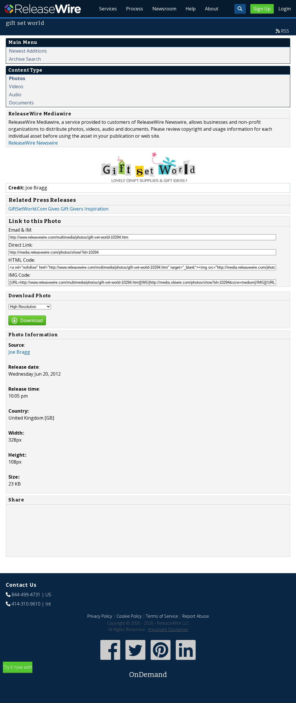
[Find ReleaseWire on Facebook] (110, 660)
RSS (285, 31)
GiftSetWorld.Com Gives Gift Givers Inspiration (58, 209)
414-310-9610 (26, 604)
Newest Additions (28, 51)
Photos (17, 78)
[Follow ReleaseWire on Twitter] (135, 660)
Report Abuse (195, 616)
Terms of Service (162, 616)
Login (284, 8)
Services (108, 8)
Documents (21, 102)
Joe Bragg (19, 352)
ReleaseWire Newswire (33, 143)
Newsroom (164, 8)
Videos (16, 86)
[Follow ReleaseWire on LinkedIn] (186, 660)
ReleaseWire (42, 8)
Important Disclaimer (168, 629)
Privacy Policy (99, 616)
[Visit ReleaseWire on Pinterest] (161, 660)
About (211, 8)
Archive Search (25, 59)
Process (134, 8)
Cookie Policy (129, 616)
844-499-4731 (26, 594)
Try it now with (85, 671)
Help (191, 8)
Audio (15, 94)
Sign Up (262, 8)
